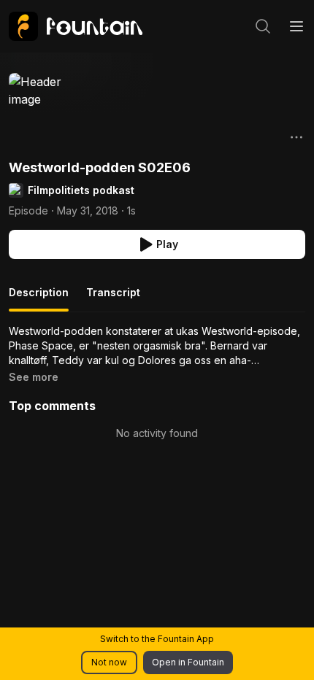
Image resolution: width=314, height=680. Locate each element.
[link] (75, 26)
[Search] (262, 26)
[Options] (296, 137)
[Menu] (296, 26)
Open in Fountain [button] (188, 662)
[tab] (39, 298)
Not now (109, 662)
